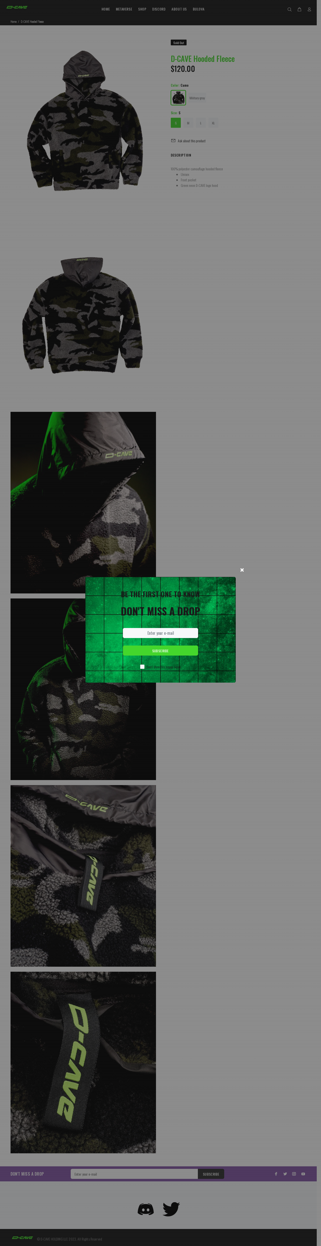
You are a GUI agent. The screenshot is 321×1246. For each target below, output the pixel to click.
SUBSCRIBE (160, 650)
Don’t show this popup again (163, 666)
